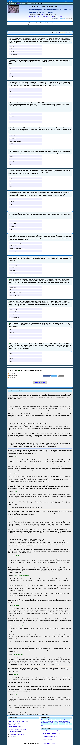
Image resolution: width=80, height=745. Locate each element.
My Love (12, 201)
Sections (19, 1)
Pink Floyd (56, 722)
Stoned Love (13, 273)
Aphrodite (12, 161)
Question (12, 46)
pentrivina (43, 14)
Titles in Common (66, 721)
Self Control (12, 314)
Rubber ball (12, 267)
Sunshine (12, 94)
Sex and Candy (13, 737)
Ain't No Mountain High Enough (17, 248)
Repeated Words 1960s (14, 726)
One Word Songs (48, 724)
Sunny (11, 88)
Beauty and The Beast (15, 312)
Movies (45, 719)
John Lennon (55, 724)
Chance (11, 358)
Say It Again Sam (13, 723)
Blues (67, 724)
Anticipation (12, 48)
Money (11, 183)
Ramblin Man (13, 221)
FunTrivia (47, 739)
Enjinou (11, 119)
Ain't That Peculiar (14, 245)
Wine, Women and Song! (14, 728)
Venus (11, 159)
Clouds (11, 91)
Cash (11, 181)
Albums (60, 721)
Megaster (12, 113)
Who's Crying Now (14, 289)
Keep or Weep (12, 719)
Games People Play (14, 295)
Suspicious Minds (14, 287)
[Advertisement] (40, 28)
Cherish (11, 356)
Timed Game (69, 32)
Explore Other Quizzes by (51, 730)
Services (29, 1)
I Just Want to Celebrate (15, 141)
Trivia (23, 1)
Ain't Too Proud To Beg (15, 243)
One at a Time (55, 32)
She (10, 70)
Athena (11, 156)
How (11, 337)
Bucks (11, 178)
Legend (11, 121)
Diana (11, 164)
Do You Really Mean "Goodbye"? (17, 734)
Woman (11, 76)
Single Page (62, 32)
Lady (11, 68)
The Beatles (48, 721)
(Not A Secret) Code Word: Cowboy (17, 721)
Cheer (11, 361)
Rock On (12, 144)
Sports (49, 719)
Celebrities (58, 719)
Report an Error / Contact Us (50, 743)
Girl (10, 73)
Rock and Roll (13, 136)
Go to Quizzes (51, 733)
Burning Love (13, 207)
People (53, 719)
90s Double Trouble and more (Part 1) (17, 729)
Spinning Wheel (13, 265)
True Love (12, 199)
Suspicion (12, 51)
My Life (11, 204)
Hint (71, 42)
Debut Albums (62, 724)
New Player (64, 1)
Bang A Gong (13, 138)
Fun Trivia (12, 1)
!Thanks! (11, 733)
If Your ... (12, 736)
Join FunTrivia (20, 3)
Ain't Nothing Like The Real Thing (17, 251)
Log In (70, 1)
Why (11, 329)
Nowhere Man (13, 223)
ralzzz (28, 712)
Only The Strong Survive (15, 292)
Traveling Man (13, 226)
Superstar (12, 116)
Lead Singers (44, 722)
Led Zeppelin (50, 722)
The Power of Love (14, 317)
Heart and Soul (13, 309)
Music (42, 719)
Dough (11, 186)
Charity (11, 353)
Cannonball (12, 270)
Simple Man (12, 229)
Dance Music (62, 722)
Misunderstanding (14, 54)
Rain (11, 96)
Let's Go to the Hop (13, 724)
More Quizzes (50, 736)
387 (52, 24)
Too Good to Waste (13, 731)
